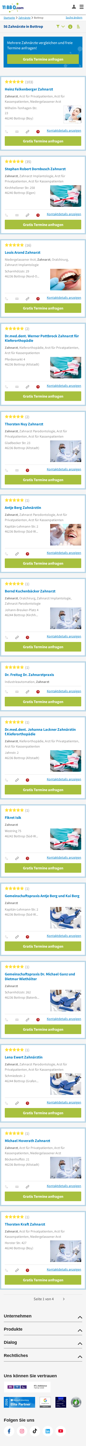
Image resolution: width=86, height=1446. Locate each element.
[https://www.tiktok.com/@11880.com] (35, 1431)
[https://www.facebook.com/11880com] (9, 1431)
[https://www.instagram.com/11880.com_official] (22, 1431)
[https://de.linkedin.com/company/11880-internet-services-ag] (48, 1431)
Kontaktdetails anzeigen (64, 131)
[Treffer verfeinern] (60, 27)
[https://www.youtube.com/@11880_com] (60, 1431)
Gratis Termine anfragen (43, 59)
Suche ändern (74, 17)
